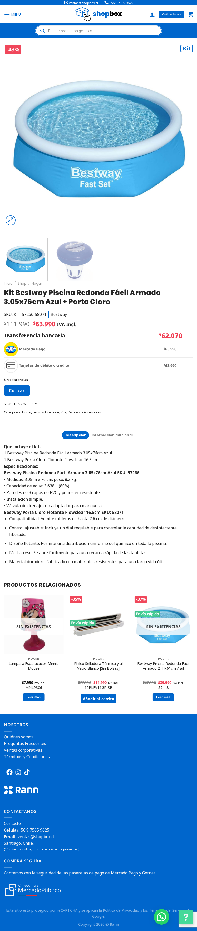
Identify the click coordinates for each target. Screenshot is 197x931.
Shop (22, 283)
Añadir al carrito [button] (98, 698)
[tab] (75, 435)
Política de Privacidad (121, 910)
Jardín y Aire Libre (46, 412)
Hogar (37, 283)
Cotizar (16, 390)
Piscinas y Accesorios (84, 412)
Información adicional (112, 435)
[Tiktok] (27, 772)
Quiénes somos (18, 737)
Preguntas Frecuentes (25, 743)
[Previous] (14, 139)
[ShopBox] (98, 14)
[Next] (184, 139)
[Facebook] (9, 772)
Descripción (75, 435)
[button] (161, 917)
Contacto (12, 823)
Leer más (34, 697)
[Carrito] (190, 14)
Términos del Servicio (167, 910)
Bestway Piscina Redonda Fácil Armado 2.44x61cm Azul (163, 666)
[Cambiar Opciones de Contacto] (186, 917)
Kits (63, 412)
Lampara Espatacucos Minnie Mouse (34, 666)
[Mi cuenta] (152, 14)
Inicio (8, 283)
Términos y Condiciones (27, 756)
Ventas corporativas (23, 750)
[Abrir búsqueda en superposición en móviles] (98, 31)
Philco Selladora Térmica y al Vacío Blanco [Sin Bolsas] (98, 666)
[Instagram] (18, 772)
